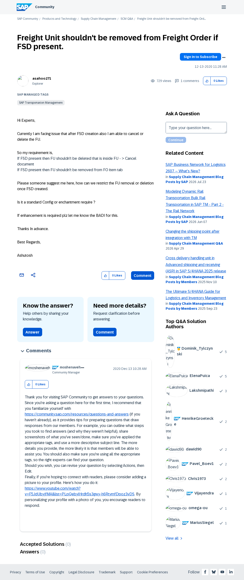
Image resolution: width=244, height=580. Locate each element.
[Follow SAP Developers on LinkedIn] (231, 572)
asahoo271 (41, 78)
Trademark (107, 572)
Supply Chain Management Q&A (196, 243)
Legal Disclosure (81, 572)
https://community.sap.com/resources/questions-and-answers (77, 414)
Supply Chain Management (98, 18)
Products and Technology (59, 18)
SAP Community (27, 18)
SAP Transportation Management (41, 102)
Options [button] (224, 57)
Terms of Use (35, 572)
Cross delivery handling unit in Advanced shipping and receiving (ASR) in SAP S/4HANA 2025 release (196, 264)
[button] (207, 81)
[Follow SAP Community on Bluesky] (214, 572)
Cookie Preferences (152, 572)
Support (126, 572)
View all (172, 538)
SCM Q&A (127, 18)
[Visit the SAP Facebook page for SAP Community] (205, 572)
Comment (143, 276)
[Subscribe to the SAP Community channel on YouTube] (222, 572)
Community (44, 7)
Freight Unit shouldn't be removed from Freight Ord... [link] (171, 18)
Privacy (15, 572)
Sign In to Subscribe (200, 57)
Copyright (56, 572)
